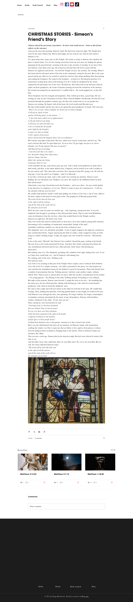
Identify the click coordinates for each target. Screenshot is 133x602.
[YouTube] (72, 4)
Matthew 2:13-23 (28, 474)
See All (113, 450)
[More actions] (103, 28)
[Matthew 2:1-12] (67, 462)
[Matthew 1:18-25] (100, 462)
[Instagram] (62, 4)
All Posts (21, 14)
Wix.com (85, 596)
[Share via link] (44, 432)
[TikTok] (77, 4)
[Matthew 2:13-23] (33, 462)
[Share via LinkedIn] (39, 432)
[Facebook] (67, 4)
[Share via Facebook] (29, 432)
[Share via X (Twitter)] (34, 432)
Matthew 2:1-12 (61, 474)
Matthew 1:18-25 (96, 474)
